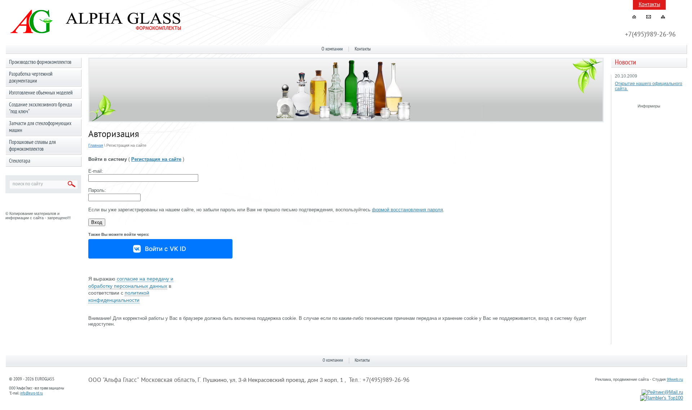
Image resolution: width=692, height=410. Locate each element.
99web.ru (675, 379)
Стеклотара (19, 161)
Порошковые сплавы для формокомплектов (32, 146)
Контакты (649, 4)
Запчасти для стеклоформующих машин (40, 127)
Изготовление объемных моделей (41, 93)
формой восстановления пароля (407, 209)
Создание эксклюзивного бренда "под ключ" (40, 108)
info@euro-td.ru (31, 393)
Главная (95, 145)
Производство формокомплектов (40, 62)
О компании (332, 49)
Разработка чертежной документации (31, 78)
